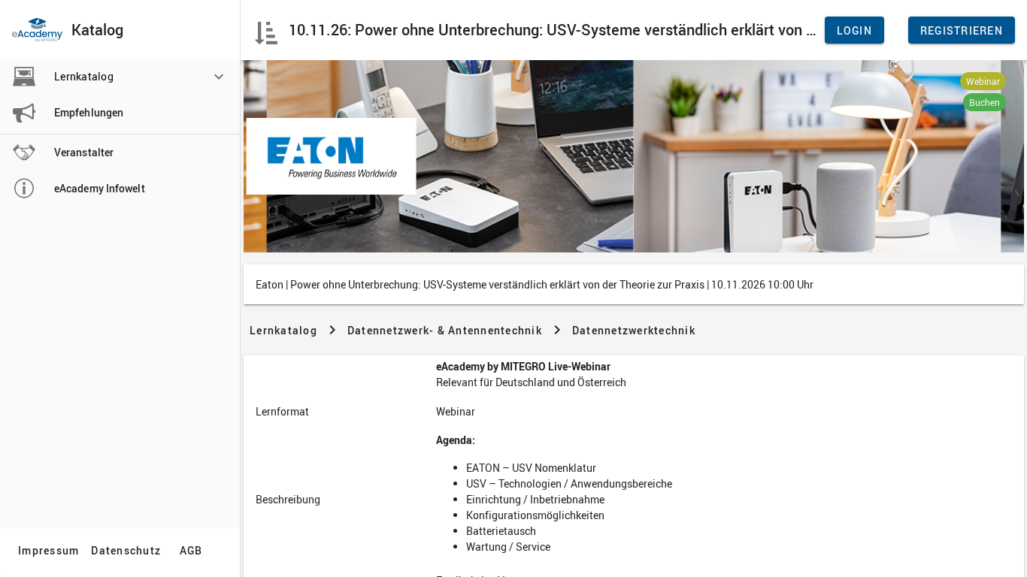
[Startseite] (37, 30)
